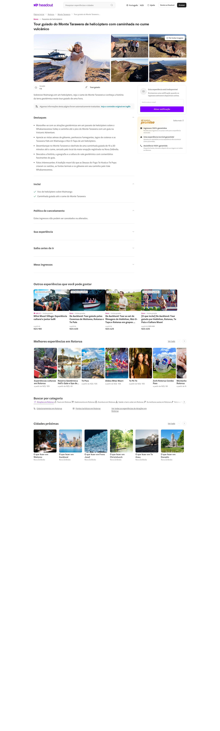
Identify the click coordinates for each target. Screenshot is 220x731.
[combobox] (89, 5)
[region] (52, 300)
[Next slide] (184, 341)
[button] (72, 58)
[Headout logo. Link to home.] (43, 5)
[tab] (44, 402)
